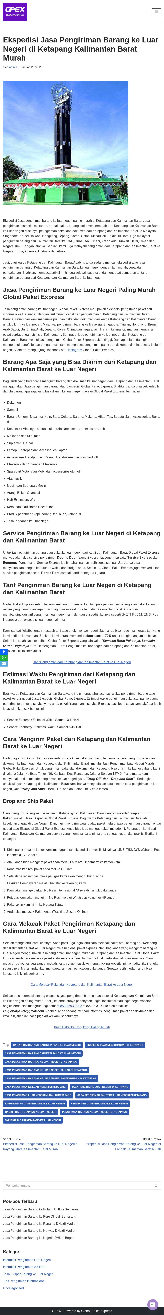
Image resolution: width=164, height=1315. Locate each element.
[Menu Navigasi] (156, 11)
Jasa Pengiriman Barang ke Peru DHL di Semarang (39, 1216)
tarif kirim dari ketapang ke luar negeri (33, 1120)
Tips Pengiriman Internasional (24, 1281)
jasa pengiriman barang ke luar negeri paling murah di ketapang (50, 1078)
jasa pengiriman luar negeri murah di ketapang (38, 1095)
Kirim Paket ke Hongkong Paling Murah (82, 1027)
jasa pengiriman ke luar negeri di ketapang (35, 1087)
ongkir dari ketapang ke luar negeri (30, 1112)
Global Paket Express (96, 1311)
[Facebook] (4, 652)
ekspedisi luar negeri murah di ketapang (115, 1045)
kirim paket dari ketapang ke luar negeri (99, 1103)
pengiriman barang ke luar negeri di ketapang (94, 1112)
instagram (75, 350)
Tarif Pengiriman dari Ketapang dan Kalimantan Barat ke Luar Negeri (82, 662)
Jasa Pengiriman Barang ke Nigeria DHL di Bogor (38, 1237)
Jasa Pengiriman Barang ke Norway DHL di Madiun (39, 1230)
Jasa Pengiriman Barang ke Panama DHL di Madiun (40, 1223)
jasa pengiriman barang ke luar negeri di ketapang (41, 1061)
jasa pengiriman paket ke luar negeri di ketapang (112, 1095)
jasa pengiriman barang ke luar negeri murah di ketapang (46, 1070)
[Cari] (156, 1186)
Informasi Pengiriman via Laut (24, 1267)
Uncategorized (13, 1288)
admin (13, 67)
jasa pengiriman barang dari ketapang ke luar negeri (43, 1053)
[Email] (4, 664)
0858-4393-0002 (70, 1006)
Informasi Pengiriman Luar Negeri (27, 1260)
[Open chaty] (152, 1304)
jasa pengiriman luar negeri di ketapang (100, 1087)
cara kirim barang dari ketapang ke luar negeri (47, 1045)
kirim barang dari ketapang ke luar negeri (35, 1103)
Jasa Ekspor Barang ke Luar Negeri (28, 1274)
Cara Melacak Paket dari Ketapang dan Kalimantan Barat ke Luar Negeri (82, 984)
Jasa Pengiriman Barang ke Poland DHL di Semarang (41, 1209)
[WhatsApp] (4, 658)
